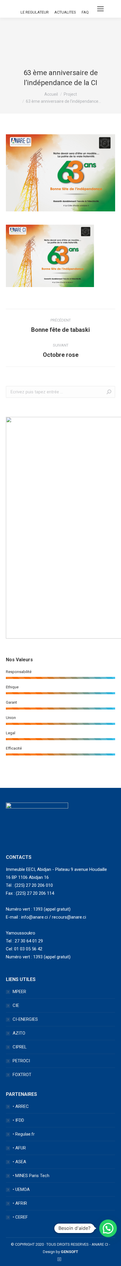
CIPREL (20, 1047)
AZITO (19, 1033)
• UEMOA (21, 1189)
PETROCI (21, 1060)
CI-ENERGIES (25, 1019)
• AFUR (19, 1148)
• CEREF (20, 1217)
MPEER (19, 991)
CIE (16, 1005)
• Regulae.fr (24, 1134)
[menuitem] (35, 12)
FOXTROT (22, 1074)
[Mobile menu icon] (100, 9)
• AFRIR (20, 1203)
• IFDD (18, 1120)
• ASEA (19, 1161)
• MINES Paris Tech (31, 1175)
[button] (108, 1228)
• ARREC (21, 1106)
